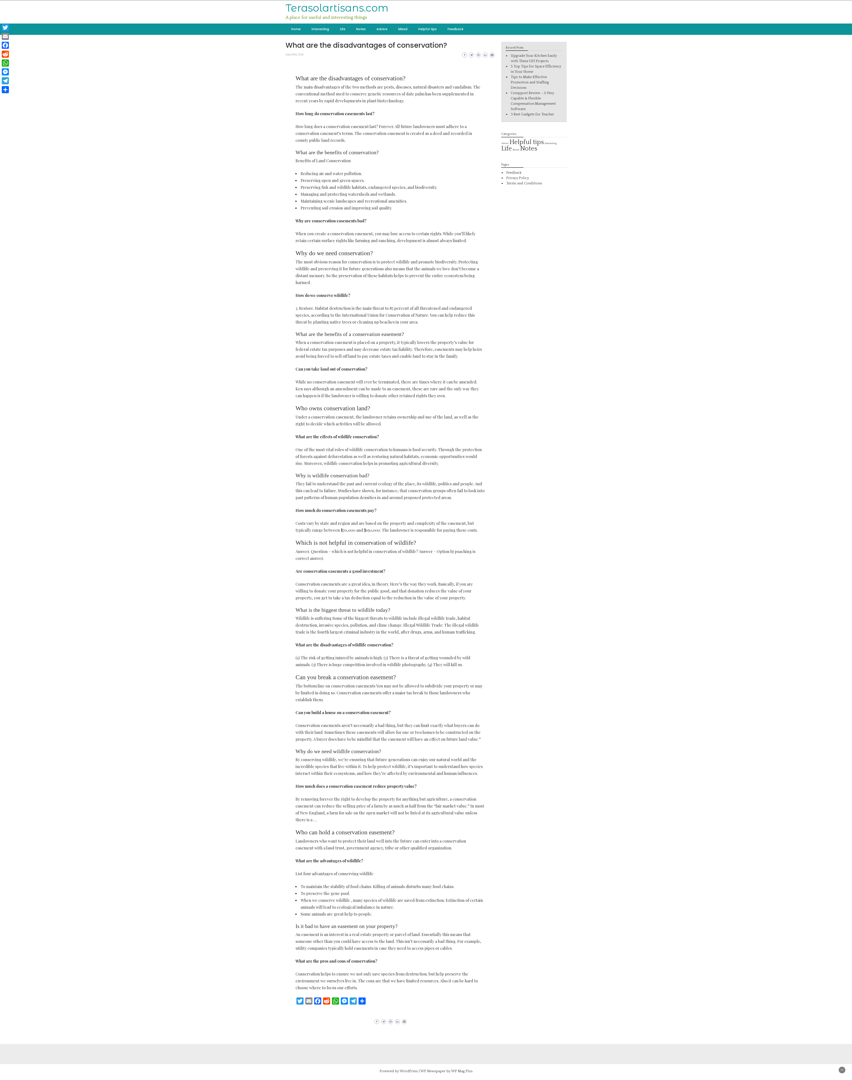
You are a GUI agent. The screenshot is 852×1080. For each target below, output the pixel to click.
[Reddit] (5, 54)
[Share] (5, 89)
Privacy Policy (517, 178)
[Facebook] (5, 45)
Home (296, 29)
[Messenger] (5, 71)
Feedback (455, 29)
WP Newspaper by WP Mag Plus (446, 1071)
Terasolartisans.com (337, 8)
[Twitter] (5, 27)
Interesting (320, 29)
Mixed (402, 29)
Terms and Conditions (524, 183)
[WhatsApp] (5, 63)
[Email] (5, 36)
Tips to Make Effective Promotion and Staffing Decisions (530, 82)
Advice (382, 29)
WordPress (409, 1071)
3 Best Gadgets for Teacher (532, 114)
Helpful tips (427, 29)
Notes (361, 29)
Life (342, 29)
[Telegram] (5, 80)
